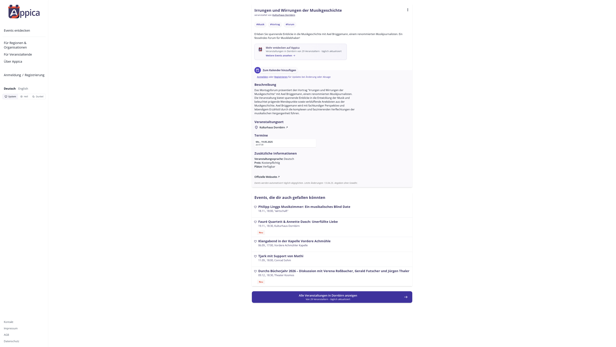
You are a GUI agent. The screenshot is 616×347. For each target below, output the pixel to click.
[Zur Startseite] (24, 11)
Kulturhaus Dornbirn (283, 15)
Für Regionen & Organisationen (15, 45)
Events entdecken (17, 30)
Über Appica (13, 61)
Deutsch (10, 88)
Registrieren (281, 76)
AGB (6, 335)
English (23, 88)
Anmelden (262, 76)
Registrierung (34, 75)
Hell (24, 96)
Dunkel (37, 96)
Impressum (11, 328)
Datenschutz (11, 341)
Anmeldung (12, 75)
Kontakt (8, 322)
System (10, 96)
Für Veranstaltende (18, 54)
